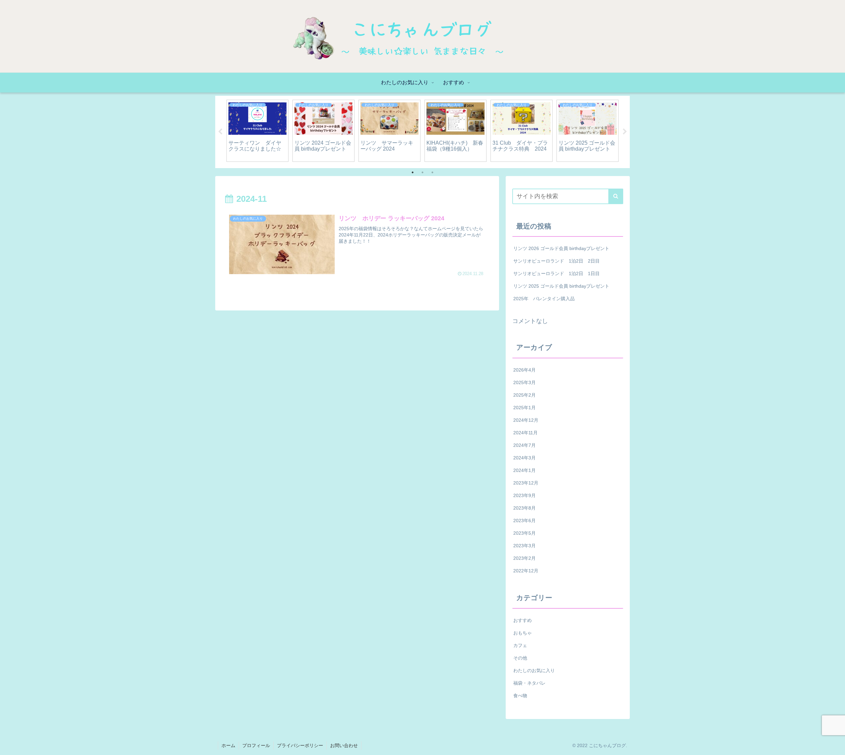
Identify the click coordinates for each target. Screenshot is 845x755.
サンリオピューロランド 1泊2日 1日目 (556, 273)
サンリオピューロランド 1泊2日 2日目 (556, 261)
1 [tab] (412, 172)
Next (625, 131)
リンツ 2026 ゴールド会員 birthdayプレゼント (561, 248)
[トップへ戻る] (835, 745)
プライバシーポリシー (300, 745)
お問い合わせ (344, 745)
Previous (220, 131)
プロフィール (256, 745)
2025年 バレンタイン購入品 (544, 298)
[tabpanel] (257, 131)
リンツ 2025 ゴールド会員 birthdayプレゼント (561, 286)
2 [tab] (422, 172)
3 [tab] (432, 172)
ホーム (228, 745)
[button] (615, 196)
